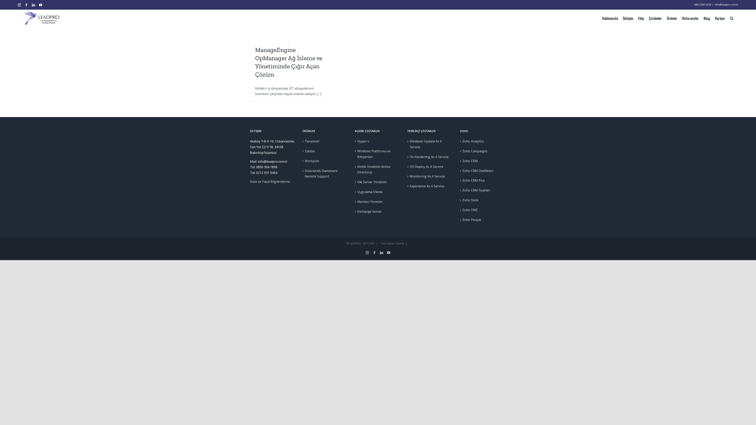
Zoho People (471, 220)
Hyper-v (363, 141)
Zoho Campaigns (474, 151)
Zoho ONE (470, 210)
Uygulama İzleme (370, 192)
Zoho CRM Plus (473, 180)
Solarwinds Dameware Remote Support (321, 174)
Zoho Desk (470, 200)
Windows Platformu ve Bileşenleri (374, 154)
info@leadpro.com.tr (726, 4)
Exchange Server (369, 211)
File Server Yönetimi (371, 182)
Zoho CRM (470, 161)
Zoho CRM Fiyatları (476, 190)
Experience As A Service (427, 186)
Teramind (312, 141)
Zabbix (310, 151)
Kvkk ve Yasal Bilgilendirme (270, 181)
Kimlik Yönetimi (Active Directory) (373, 169)
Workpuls (312, 161)
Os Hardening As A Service (429, 157)
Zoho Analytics (473, 141)
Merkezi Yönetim (369, 202)
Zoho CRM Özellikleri (477, 171)
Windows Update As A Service (426, 144)
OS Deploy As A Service (426, 166)
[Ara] (731, 18)
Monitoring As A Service (427, 176)
